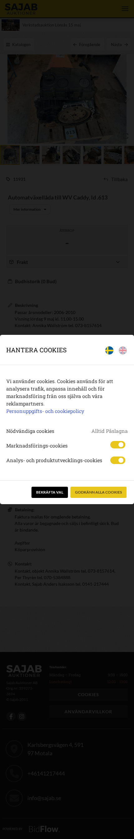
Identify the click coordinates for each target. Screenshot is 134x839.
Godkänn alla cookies (98, 492)
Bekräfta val (49, 492)
